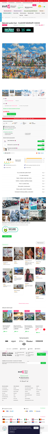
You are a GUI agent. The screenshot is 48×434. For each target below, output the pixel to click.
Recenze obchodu (38, 389)
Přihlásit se (43, 363)
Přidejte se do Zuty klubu (41, 354)
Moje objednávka (15, 400)
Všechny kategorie (27, 398)
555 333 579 (7, 153)
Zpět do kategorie (7, 236)
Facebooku (15, 348)
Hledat (34, 5)
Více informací (42, 408)
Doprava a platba (15, 391)
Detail (5, 331)
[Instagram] (21, 381)
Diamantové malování (27, 389)
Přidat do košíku (11, 114)
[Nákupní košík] (44, 6)
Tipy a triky (3, 393)
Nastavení (11, 431)
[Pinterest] (25, 381)
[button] (40, 243)
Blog (2, 400)
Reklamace (14, 393)
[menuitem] (7, 11)
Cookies (14, 396)
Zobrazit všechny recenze (23, 303)
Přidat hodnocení (6, 163)
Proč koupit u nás (4, 398)
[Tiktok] (27, 381)
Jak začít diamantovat (11, 2)
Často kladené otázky (5, 396)
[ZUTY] (24, 372)
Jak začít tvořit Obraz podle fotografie (27, 2)
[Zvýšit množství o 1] (6, 113)
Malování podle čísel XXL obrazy (29, 400)
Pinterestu (38, 348)
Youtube (30, 348)
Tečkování (26, 391)
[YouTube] (23, 381)
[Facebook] (20, 381)
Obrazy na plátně (27, 393)
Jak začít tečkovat (18, 2)
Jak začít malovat (4, 2)
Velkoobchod (37, 393)
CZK (39, 2)
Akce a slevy (15, 398)
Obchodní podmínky (16, 389)
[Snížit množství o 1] (6, 114)
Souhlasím (36, 427)
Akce (25, 396)
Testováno (37, 391)
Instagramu (23, 348)
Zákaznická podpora (29, 7)
